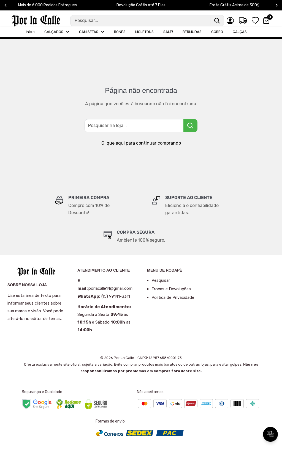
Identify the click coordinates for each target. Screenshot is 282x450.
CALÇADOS (53, 32)
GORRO (217, 32)
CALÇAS (240, 32)
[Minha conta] (230, 20)
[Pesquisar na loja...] (190, 125)
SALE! (168, 32)
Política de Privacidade (172, 297)
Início (30, 32)
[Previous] (5, 5)
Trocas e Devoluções (171, 288)
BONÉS (120, 32)
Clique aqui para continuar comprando (141, 143)
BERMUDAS (192, 32)
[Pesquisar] (217, 20)
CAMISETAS (88, 32)
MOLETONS (144, 32)
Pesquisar (160, 280)
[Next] (276, 5)
